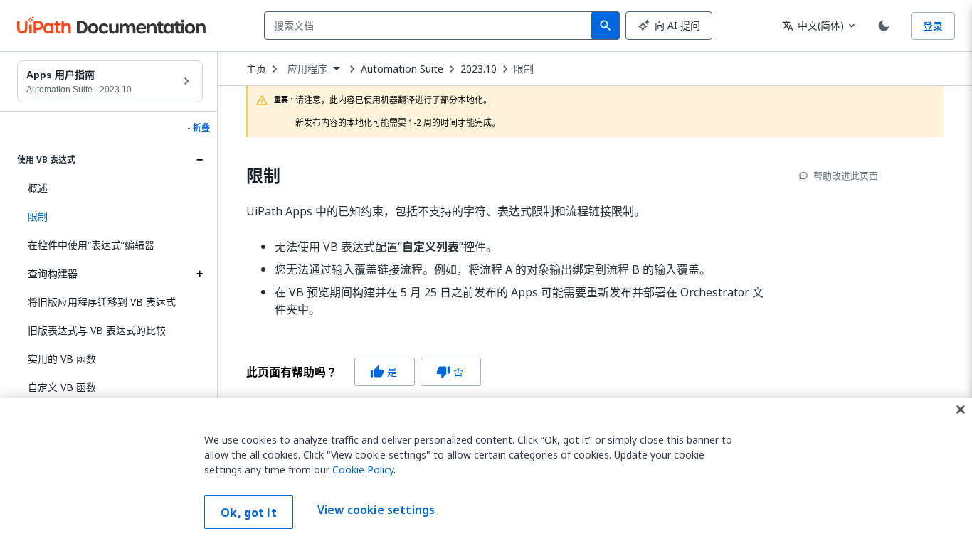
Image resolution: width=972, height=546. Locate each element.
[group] (363, 372)
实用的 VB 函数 (62, 358)
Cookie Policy (362, 469)
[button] (110, 217)
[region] (486, 472)
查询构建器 (53, 273)
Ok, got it (249, 512)
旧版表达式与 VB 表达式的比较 (97, 330)
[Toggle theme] (884, 26)
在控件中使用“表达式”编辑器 (91, 244)
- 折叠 (198, 128)
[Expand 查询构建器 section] (199, 273)
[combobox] (430, 25)
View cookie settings (376, 510)
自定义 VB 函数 (62, 387)
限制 (524, 69)
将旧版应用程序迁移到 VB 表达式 (102, 301)
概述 (38, 188)
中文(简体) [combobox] (813, 25)
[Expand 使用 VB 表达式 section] (199, 160)
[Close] (960, 409)
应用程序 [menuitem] (307, 69)
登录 (933, 25)
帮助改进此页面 (845, 175)
